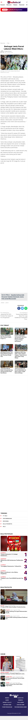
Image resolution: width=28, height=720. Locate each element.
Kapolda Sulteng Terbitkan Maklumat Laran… (13, 673)
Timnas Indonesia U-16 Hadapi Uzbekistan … (9, 555)
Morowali (6, 521)
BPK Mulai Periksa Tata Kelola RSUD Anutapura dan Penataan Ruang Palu (7, 354)
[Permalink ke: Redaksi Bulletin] (2, 52)
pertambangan (7, 518)
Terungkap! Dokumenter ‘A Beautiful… (11, 566)
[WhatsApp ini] (25, 308)
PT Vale (5, 515)
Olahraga (3, 552)
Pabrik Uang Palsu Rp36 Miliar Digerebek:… (14, 684)
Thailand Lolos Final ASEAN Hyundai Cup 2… (12, 579)
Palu (11, 676)
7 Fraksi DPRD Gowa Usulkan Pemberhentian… (13, 607)
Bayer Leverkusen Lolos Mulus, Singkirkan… (9, 573)
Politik (2, 605)
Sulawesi (6, 672)
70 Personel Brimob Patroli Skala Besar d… (15, 678)
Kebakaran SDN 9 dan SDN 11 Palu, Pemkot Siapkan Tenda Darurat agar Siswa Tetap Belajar (21, 355)
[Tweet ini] (22, 308)
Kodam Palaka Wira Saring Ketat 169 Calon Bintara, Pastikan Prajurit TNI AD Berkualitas (21, 338)
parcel (7, 302)
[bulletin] (14, 2)
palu (4, 526)
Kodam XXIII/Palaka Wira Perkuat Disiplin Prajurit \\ (6, 337)
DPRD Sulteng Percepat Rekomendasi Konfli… (16, 612)
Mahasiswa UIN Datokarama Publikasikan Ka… (12, 561)
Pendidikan (3, 558)
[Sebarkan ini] (18, 308)
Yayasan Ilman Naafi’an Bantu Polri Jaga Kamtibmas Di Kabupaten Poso (21, 316)
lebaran (2, 302)
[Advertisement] (14, 27)
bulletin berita (7, 523)
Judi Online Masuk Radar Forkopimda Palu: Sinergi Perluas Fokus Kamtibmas (7, 371)
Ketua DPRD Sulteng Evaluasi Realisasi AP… (16, 618)
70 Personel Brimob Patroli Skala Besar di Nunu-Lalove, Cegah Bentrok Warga (20, 371)
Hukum (2, 672)
